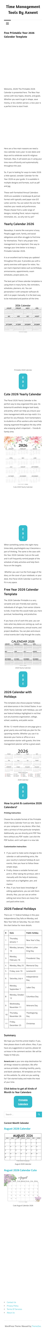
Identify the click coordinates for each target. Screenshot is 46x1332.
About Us (11, 1312)
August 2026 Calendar (17, 1128)
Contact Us (11, 1302)
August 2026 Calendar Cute (20, 1170)
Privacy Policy (12, 1305)
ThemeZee (36, 1326)
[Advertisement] (23, 62)
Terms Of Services (14, 1309)
